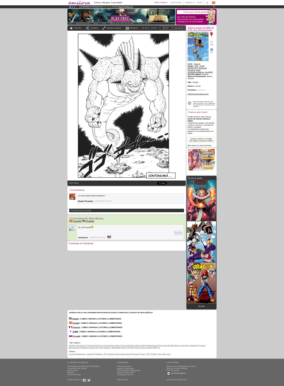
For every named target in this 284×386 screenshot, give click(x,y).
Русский (76, 336)
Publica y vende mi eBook (177, 368)
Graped (202, 346)
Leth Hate (130, 348)
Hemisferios (81, 346)
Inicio (70, 23)
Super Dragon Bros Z (112, 346)
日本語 (75, 332)
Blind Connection (182, 346)
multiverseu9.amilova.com (198, 94)
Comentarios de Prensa (77, 368)
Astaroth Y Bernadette (112, 348)
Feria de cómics (173, 370)
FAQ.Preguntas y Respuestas (129, 370)
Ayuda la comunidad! (125, 368)
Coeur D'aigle (146, 348)
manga (96, 23)
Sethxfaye (194, 346)
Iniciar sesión (176, 2)
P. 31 (147, 23)
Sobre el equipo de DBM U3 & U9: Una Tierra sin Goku (201, 28)
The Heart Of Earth (166, 346)
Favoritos (78, 28)
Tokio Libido (141, 346)
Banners (70, 373)
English (90, 221)
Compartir (94, 28)
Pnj (159, 348)
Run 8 (137, 348)
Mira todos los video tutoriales (200, 146)
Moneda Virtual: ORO (125, 373)
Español (77, 221)
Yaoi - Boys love (164, 354)
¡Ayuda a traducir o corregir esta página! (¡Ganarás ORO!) (201, 140)
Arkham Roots (152, 346)
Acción (104, 23)
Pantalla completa (114, 28)
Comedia (110, 354)
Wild (154, 348)
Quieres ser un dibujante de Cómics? (181, 366)
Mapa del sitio (122, 380)
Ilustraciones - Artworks (84, 354)
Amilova (72, 346)
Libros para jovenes (123, 354)
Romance (136, 354)
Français (76, 327)
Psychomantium (128, 346)
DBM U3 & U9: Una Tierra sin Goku (122, 23)
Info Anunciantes (74, 375)
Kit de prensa (72, 370)
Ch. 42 (140, 23)
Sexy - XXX (145, 354)
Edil (123, 348)
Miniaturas (134, 28)
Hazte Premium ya (125, 7)
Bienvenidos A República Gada (81, 348)
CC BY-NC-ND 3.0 (178, 373)
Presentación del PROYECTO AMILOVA (83, 366)
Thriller (154, 354)
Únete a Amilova (160, 2)
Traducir (178, 233)
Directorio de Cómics (83, 23)
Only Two (98, 348)
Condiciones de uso (125, 375)
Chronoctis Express (95, 346)
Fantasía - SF (100, 354)
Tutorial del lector (124, 366)
